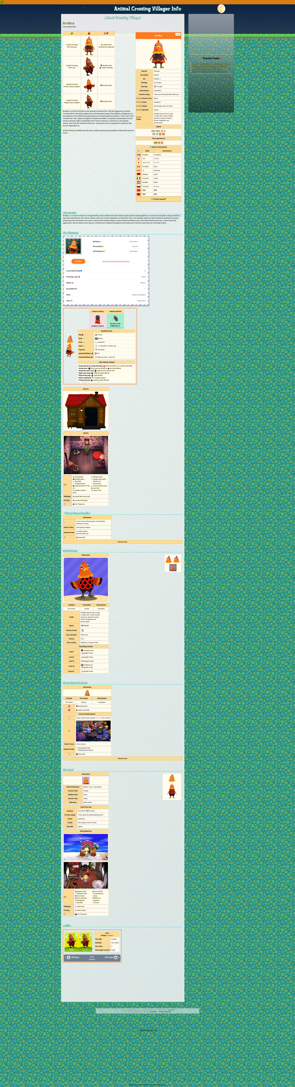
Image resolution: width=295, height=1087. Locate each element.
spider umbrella (107, 68)
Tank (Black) (98, 375)
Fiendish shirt (88, 650)
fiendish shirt (107, 65)
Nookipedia (153, 1011)
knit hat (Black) (115, 368)
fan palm (80, 902)
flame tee (97, 898)
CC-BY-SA (171, 1010)
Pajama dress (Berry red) (105, 371)
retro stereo (81, 896)
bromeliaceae (98, 893)
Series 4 (110, 935)
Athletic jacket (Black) (101, 373)
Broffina (68, 23)
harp (95, 896)
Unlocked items (122, 542)
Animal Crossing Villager (122, 17)
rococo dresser (82, 898)
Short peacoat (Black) (98, 368)
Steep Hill (81, 537)
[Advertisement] (122, 983)
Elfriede (145, 174)
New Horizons (70, 130)
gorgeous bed (81, 891)
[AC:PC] (138, 117)
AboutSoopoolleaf (154, 1085)
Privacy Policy (144, 1085)
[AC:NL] (139, 98)
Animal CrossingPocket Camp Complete (72, 85)
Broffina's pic (88, 665)
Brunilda (146, 166)
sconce (96, 902)
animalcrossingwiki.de (165, 1011)
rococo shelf (98, 891)
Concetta (146, 178)
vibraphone (81, 900)
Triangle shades (100, 378)
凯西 (144, 190)
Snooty (156, 75)
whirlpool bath (82, 893)
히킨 (144, 159)
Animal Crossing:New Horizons (72, 46)
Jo (143, 170)
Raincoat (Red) (111, 366)
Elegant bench (89, 661)
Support (163, 1085)
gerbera (96, 900)
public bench (82, 531)
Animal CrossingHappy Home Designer (72, 101)
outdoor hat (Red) (126, 366)
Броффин (146, 186)
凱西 (144, 194)
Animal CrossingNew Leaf (72, 66)
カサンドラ (146, 162)
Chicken (157, 71)
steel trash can (83, 533)
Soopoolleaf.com (134, 1085)
